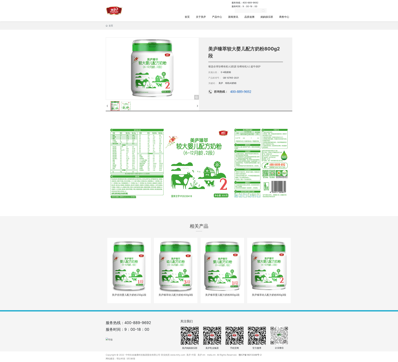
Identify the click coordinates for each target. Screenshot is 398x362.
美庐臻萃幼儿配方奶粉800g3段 (269, 295)
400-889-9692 (250, 2)
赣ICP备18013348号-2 (250, 354)
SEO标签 (131, 358)
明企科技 (121, 358)
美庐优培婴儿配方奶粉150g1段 (129, 295)
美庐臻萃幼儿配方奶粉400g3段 (176, 295)
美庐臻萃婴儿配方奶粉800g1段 (222, 295)
